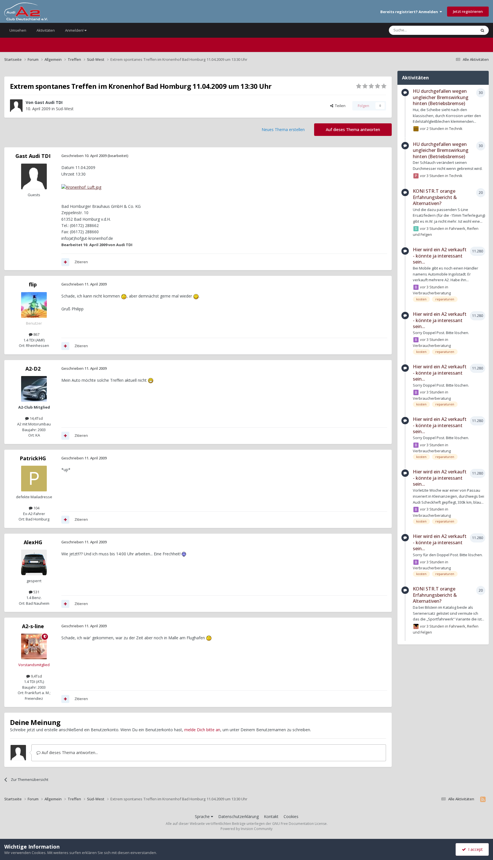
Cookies (291, 816)
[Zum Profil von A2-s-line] (34, 646)
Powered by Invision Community (246, 828)
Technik (455, 128)
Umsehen (17, 30)
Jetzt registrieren (468, 11)
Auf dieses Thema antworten (353, 129)
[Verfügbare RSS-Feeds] (483, 799)
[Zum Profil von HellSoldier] (416, 626)
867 (36, 334)
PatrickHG (33, 458)
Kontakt (271, 816)
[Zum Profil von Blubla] (416, 287)
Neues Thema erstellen (283, 129)
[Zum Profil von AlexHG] (34, 562)
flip (33, 284)
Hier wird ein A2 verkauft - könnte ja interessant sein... (439, 255)
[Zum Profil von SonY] (416, 228)
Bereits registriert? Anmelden (410, 11)
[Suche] (482, 30)
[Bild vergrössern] (81, 187)
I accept (474, 849)
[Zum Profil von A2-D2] (34, 389)
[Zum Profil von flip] (34, 305)
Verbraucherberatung (432, 293)
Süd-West (65, 108)
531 (36, 591)
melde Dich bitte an (202, 729)
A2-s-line (33, 626)
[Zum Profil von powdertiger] (416, 175)
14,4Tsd (36, 418)
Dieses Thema (457, 30)
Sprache (203, 816)
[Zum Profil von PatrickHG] (34, 478)
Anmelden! (74, 30)
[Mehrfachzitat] (65, 262)
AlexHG (33, 542)
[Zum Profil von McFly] (416, 128)
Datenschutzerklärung (238, 816)
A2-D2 (33, 368)
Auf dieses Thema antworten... (69, 752)
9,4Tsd (36, 676)
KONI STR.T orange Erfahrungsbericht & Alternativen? (435, 197)
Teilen (339, 105)
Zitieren (81, 261)
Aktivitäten (46, 30)
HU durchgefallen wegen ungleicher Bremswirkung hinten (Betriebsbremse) (440, 97)
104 (36, 508)
